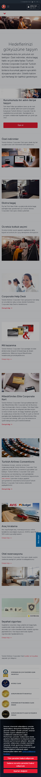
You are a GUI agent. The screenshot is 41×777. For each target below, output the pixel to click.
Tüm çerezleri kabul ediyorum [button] (20, 758)
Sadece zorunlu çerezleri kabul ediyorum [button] (20, 764)
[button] (20, 771)
